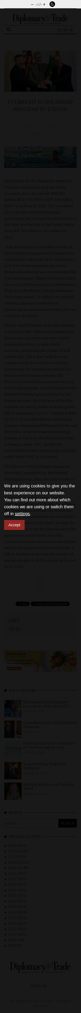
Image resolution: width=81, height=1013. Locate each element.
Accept (14, 525)
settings (22, 513)
